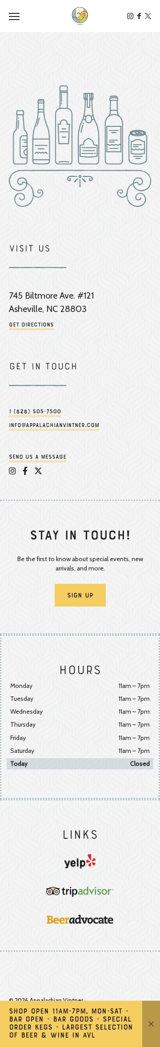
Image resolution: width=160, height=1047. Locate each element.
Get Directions (31, 325)
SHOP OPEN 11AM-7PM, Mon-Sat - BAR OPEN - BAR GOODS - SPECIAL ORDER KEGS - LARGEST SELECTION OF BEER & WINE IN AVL (71, 1024)
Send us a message (37, 457)
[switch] (18, 16)
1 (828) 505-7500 (35, 412)
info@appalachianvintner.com (54, 426)
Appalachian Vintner (80, 16)
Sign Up (80, 595)
